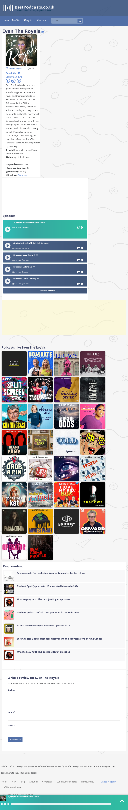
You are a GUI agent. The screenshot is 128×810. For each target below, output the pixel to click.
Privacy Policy (87, 781)
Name (11, 712)
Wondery (22, 175)
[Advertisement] (45, 195)
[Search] (80, 21)
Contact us (47, 781)
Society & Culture (14, 76)
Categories (42, 20)
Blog (23, 781)
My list (29, 20)
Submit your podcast (67, 781)
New (14, 781)
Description (12, 73)
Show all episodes (47, 290)
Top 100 (16, 20)
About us (33, 781)
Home (5, 781)
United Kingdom (108, 781)
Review (11, 690)
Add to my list (15, 68)
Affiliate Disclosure (12, 787)
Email (11, 725)
